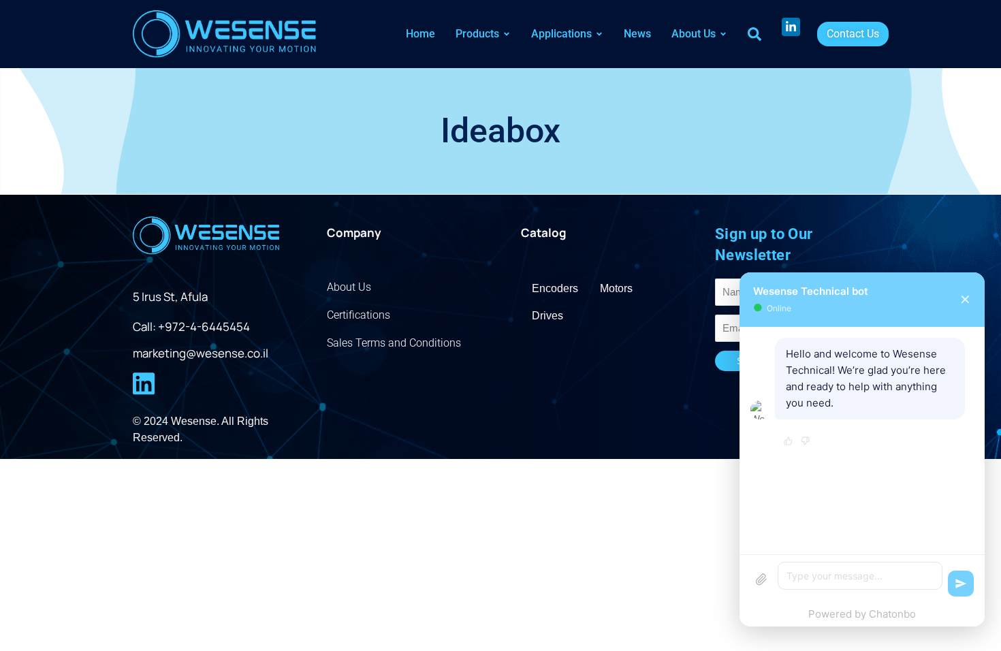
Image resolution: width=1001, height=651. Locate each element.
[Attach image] (761, 579)
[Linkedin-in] (791, 27)
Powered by (862, 613)
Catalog (543, 232)
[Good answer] (788, 442)
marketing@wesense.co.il (200, 353)
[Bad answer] (805, 442)
